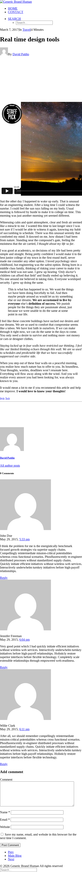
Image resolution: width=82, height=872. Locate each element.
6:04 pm (24, 639)
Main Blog (14, 855)
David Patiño (21, 54)
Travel (26, 29)
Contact (15, 12)
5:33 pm (24, 539)
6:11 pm (24, 729)
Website (5, 827)
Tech (7, 398)
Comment (6, 779)
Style (2, 398)
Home (13, 8)
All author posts (10, 465)
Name (5, 812)
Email (5, 819)
